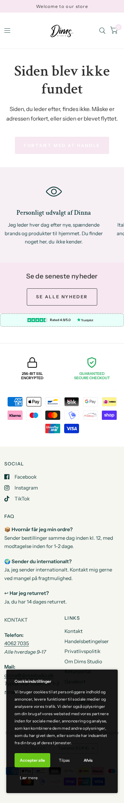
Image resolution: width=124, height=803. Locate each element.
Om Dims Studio (83, 661)
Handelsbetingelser (86, 641)
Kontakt (73, 631)
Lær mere (29, 777)
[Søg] (102, 31)
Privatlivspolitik (82, 651)
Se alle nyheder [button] (62, 296)
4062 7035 (16, 643)
